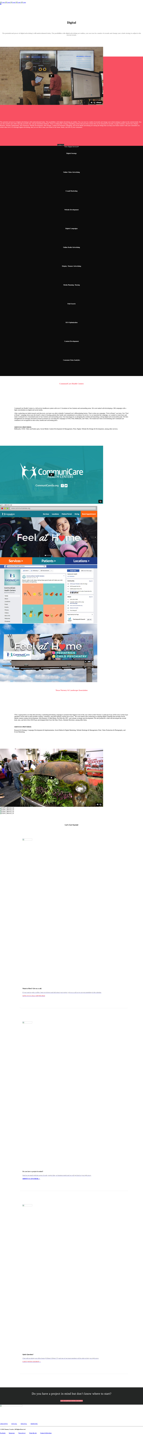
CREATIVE (4, 1424)
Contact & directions (46, 1433)
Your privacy (22, 1433)
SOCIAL (14, 1424)
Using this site (33, 1433)
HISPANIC (34, 1424)
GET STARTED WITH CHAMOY (71, 1401)
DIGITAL (24, 1424)
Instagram (12, 1433)
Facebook (3, 1433)
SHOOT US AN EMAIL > (31, 1178)
